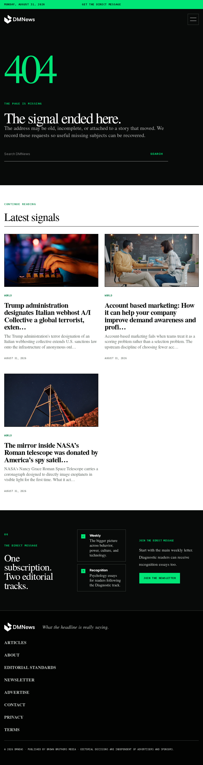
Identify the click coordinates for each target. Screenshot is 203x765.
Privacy (14, 717)
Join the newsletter (160, 578)
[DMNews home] (19, 19)
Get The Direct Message (101, 4)
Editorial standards (30, 667)
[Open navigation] (193, 19)
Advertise (16, 692)
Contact (14, 704)
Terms (12, 729)
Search (156, 153)
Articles (15, 642)
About (12, 655)
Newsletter (19, 680)
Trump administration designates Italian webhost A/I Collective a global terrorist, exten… (47, 316)
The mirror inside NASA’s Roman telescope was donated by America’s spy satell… (51, 452)
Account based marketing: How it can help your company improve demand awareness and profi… (150, 316)
